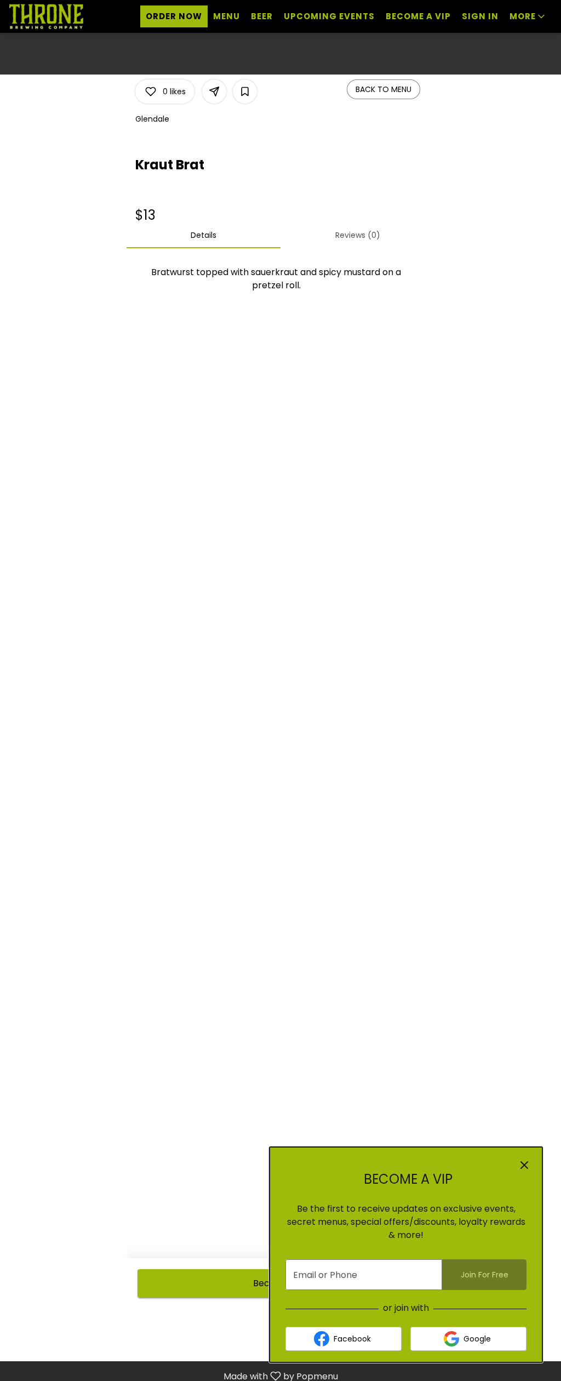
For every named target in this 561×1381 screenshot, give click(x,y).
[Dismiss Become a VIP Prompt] (524, 1165)
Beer (262, 16)
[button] (528, 16)
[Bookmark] (245, 91)
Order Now (174, 16)
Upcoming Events (329, 16)
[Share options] (214, 91)
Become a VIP (418, 16)
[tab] (203, 235)
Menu (226, 16)
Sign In (480, 16)
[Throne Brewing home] (58, 16)
